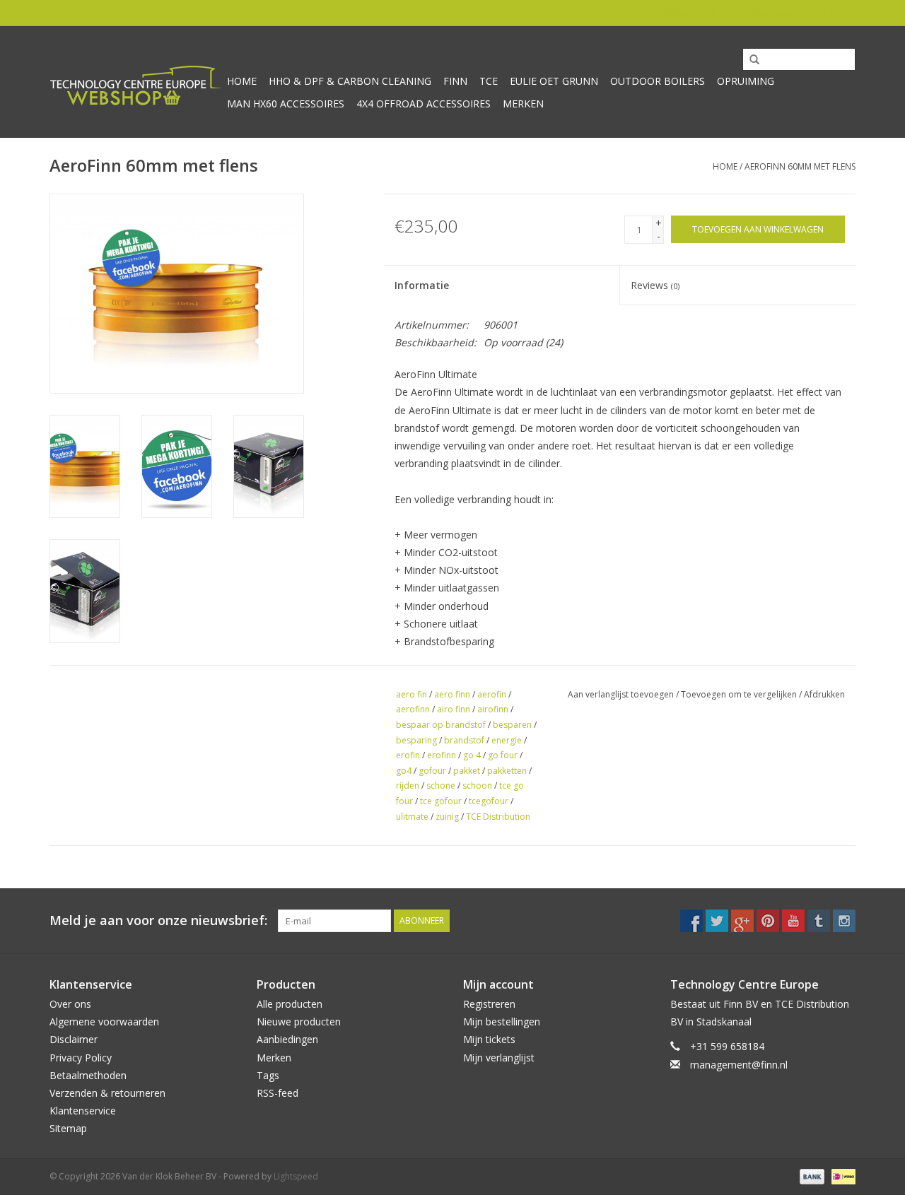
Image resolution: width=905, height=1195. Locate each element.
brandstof (464, 740)
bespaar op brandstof (441, 725)
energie (506, 740)
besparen (512, 725)
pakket (466, 771)
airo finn (453, 709)
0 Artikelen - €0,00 (682, 12)
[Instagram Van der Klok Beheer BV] (844, 921)
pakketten (507, 771)
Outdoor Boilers (657, 81)
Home (242, 81)
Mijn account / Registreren (803, 12)
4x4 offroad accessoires (423, 103)
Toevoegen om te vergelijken (740, 694)
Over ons (70, 1004)
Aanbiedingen (287, 1039)
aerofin (491, 694)
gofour (432, 771)
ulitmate (412, 817)
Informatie (422, 285)
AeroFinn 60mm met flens (800, 166)
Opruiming (745, 81)
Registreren (489, 1004)
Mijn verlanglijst (499, 1057)
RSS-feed (277, 1093)
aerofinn (413, 709)
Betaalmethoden (88, 1075)
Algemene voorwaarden (104, 1021)
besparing (416, 740)
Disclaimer (73, 1039)
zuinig (447, 817)
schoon (477, 785)
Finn (455, 81)
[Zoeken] (749, 60)
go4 (403, 771)
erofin (408, 755)
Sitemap (68, 1128)
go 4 (472, 755)
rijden (407, 785)
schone (440, 785)
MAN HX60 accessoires (285, 103)
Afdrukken (824, 694)
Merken (523, 103)
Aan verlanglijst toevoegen (621, 694)
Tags (268, 1075)
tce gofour (441, 801)
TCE (488, 81)
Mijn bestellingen (501, 1021)
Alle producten (289, 1004)
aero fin (411, 694)
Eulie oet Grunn (554, 81)
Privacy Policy (80, 1057)
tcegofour (488, 801)
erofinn (441, 755)
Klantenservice (82, 1110)
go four (503, 755)
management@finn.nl (739, 1064)
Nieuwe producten (299, 1021)
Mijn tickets (489, 1039)
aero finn (452, 694)
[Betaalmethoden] (811, 1176)
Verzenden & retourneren (107, 1093)
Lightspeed (296, 1176)
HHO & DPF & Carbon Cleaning (350, 81)
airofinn (492, 709)
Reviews (655, 285)
